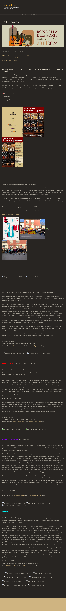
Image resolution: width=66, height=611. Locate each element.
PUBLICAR (32, 14)
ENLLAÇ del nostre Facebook (10, 58)
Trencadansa (24, 14)
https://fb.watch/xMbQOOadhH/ (10, 214)
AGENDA (38, 14)
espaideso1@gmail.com (35, 346)
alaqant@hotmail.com (18, 346)
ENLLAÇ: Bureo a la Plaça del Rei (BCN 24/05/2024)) (16, 55)
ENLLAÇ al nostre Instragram (10, 60)
